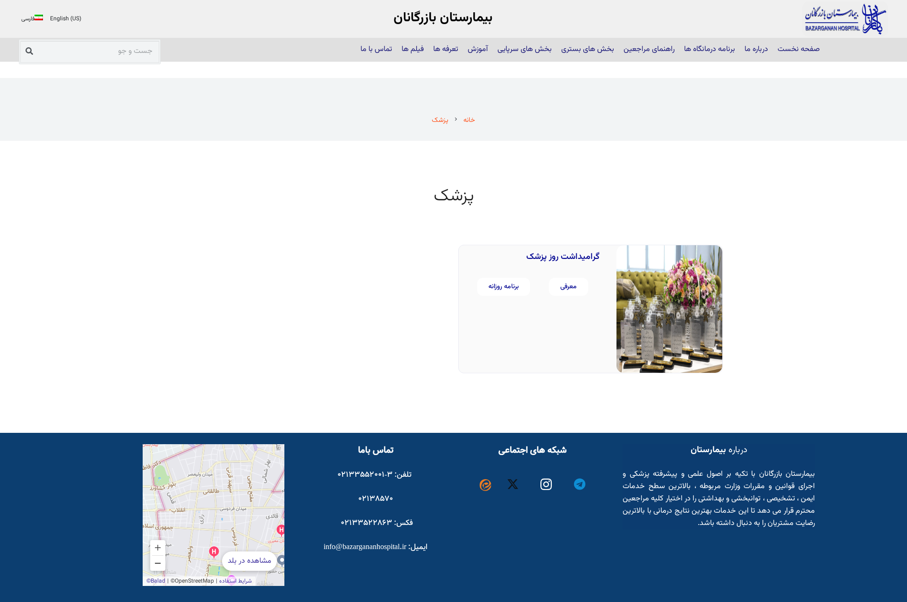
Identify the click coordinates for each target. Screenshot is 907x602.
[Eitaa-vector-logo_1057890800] (485, 485)
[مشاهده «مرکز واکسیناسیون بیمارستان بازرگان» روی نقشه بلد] (213, 515)
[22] (845, 19)
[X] (513, 484)
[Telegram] (580, 484)
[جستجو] (29, 50)
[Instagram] (546, 484)
